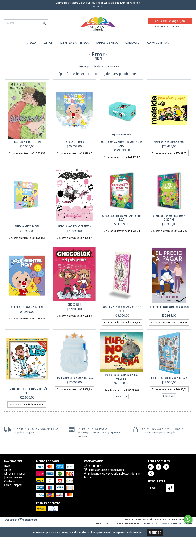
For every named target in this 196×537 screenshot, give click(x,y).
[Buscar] (44, 22)
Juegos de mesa (107, 42)
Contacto (132, 42)
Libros (48, 42)
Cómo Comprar (158, 42)
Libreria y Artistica (74, 42)
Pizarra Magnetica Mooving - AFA (74, 378)
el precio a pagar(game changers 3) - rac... (169, 309)
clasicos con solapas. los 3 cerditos (169, 217)
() (171, 21)
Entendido (155, 532)
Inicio (31, 42)
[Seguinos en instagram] (151, 467)
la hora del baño (74, 142)
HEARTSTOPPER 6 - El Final (27, 142)
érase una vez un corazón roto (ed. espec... (121, 309)
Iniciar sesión (179, 26)
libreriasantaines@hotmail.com (106, 469)
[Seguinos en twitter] (151, 473)
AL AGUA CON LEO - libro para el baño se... (27, 391)
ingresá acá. (151, 523)
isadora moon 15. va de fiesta (74, 226)
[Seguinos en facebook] (158, 467)
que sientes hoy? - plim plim (27, 307)
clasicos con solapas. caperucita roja (121, 217)
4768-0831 (95, 465)
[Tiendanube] (21, 521)
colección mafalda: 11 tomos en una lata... (121, 143)
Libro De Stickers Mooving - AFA (169, 378)
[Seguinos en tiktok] (166, 467)
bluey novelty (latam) (27, 226)
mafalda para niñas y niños (169, 142)
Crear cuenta (160, 26)
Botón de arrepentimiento (177, 523)
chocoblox (74, 304)
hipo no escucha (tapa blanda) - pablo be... (122, 376)
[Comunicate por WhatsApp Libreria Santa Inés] (188, 519)
